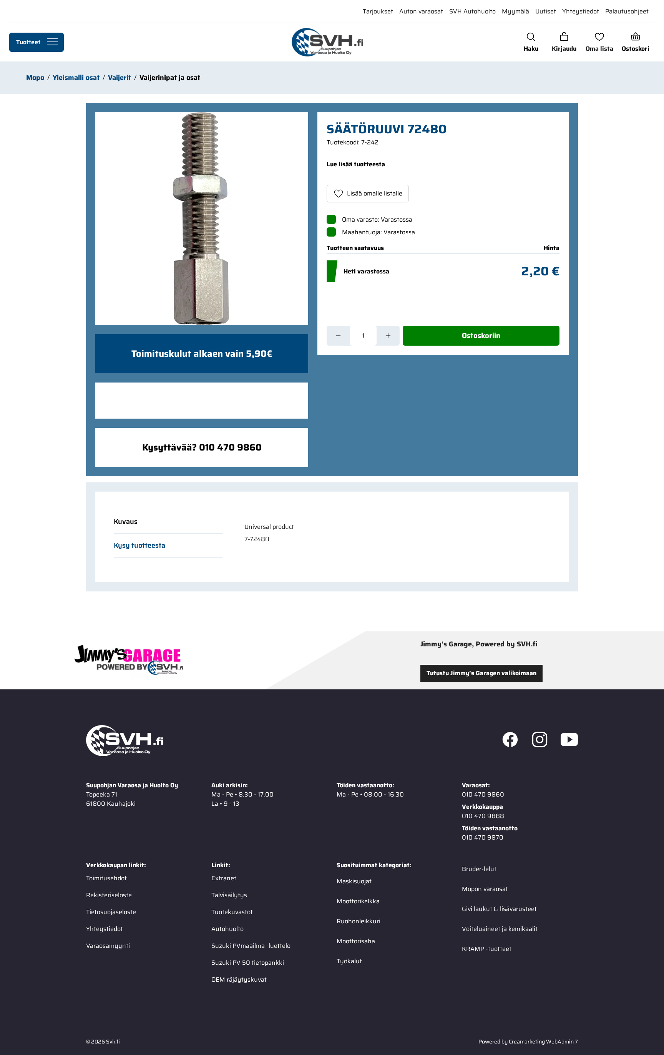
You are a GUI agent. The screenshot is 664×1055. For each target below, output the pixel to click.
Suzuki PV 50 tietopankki (247, 962)
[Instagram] (539, 741)
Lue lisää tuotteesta (356, 164)
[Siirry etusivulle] (327, 42)
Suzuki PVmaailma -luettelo (250, 946)
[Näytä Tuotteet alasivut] (52, 42)
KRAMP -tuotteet (486, 949)
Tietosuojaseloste (111, 912)
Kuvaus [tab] (126, 521)
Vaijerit (119, 77)
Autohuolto (227, 929)
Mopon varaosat (485, 889)
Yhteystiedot (580, 11)
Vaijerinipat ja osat (169, 77)
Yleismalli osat (76, 77)
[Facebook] (510, 741)
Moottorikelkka (358, 901)
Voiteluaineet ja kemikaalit (500, 929)
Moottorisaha (356, 941)
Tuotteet (28, 42)
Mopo (35, 77)
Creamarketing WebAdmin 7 (543, 1041)
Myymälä (515, 11)
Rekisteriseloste (109, 895)
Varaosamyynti (108, 946)
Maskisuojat (354, 881)
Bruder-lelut (479, 869)
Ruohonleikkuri (358, 921)
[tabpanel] (392, 533)
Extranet (223, 878)
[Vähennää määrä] (338, 336)
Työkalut (349, 961)
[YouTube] (569, 741)
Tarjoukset (378, 11)
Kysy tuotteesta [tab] (139, 545)
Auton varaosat (421, 11)
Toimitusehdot (106, 878)
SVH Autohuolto (472, 11)
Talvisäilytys (229, 895)
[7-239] (201, 218)
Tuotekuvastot (232, 912)
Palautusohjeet (627, 11)
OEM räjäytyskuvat (239, 979)
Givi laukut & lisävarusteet (499, 909)
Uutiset (545, 11)
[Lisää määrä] (388, 336)
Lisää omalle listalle (374, 193)
